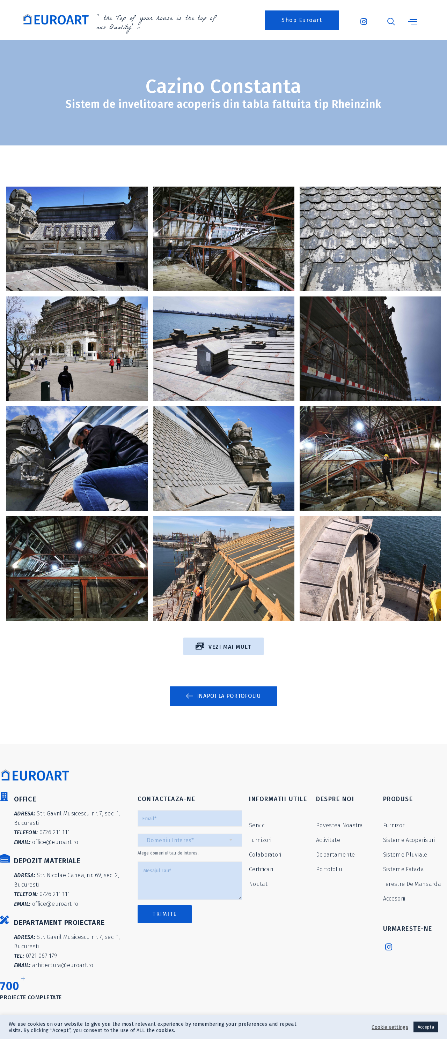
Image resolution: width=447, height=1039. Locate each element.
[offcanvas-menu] (412, 22)
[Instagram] (390, 946)
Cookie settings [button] (390, 1027)
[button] (302, 20)
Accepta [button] (426, 1027)
